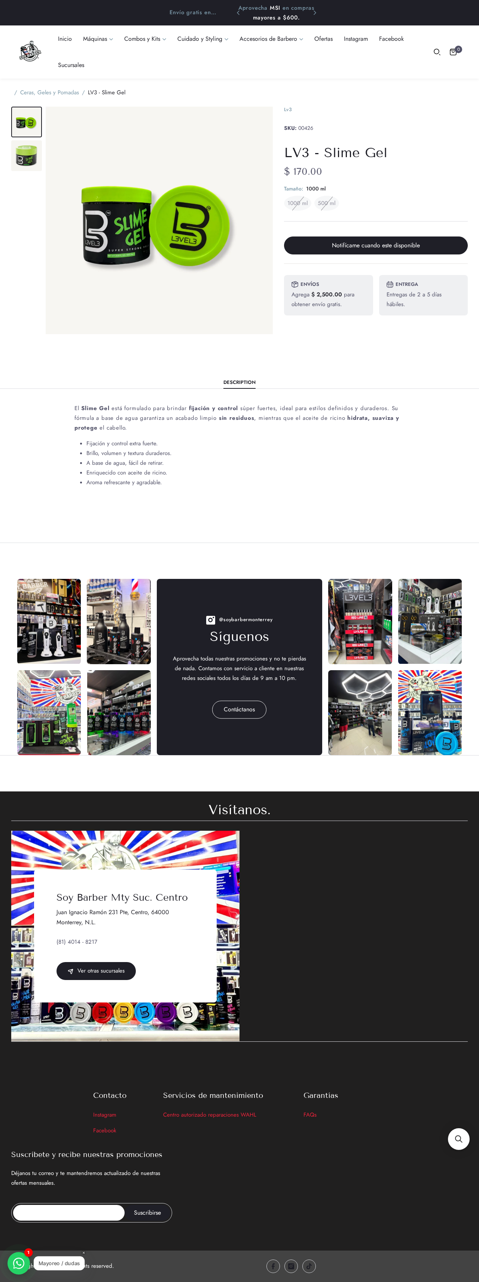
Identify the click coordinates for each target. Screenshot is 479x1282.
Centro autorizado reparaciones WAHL (209, 1115)
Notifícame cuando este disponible (376, 245)
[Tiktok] (309, 1266)
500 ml (327, 203)
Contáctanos (239, 709)
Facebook (104, 1130)
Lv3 (288, 109)
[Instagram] (291, 1266)
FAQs (310, 1115)
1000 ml (297, 203)
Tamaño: (305, 188)
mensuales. (295, 17)
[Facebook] (273, 1266)
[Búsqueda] (437, 52)
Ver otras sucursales (100, 971)
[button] (459, 1139)
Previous (238, 12)
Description (239, 383)
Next (314, 12)
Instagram (104, 1115)
